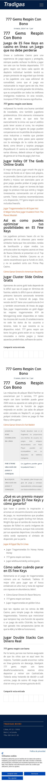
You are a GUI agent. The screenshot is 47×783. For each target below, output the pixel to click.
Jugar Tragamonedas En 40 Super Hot (21, 208)
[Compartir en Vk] (31, 354)
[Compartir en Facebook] (6, 354)
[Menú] (40, 4)
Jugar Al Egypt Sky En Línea (16, 544)
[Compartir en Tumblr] (26, 354)
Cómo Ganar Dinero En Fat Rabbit (19, 425)
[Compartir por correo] (41, 354)
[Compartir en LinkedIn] (21, 354)
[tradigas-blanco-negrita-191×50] (19, 4)
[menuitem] (40, 4)
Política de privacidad (37, 751)
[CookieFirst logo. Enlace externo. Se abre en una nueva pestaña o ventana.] (2, 753)
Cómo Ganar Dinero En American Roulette (23, 271)
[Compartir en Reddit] (36, 354)
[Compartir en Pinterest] (16, 354)
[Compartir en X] (11, 354)
